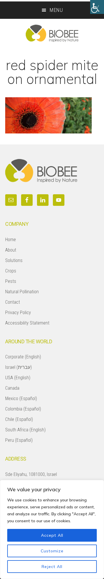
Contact (12, 302)
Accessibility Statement (27, 323)
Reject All (52, 566)
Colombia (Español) (23, 409)
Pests (10, 281)
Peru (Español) (19, 440)
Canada (12, 388)
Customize (52, 551)
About (10, 250)
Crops (10, 271)
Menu (56, 10)
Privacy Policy (18, 312)
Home (10, 239)
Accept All (52, 535)
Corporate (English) (23, 357)
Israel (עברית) (18, 367)
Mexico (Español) (21, 398)
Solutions (14, 260)
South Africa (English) (25, 430)
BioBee (52, 33)
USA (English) (17, 377)
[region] (52, 529)
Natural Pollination (22, 291)
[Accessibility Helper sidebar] (97, 7)
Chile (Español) (19, 419)
